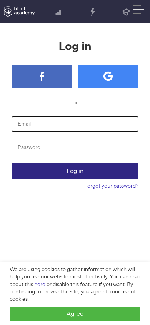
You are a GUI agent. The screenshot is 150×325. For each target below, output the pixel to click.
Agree (75, 314)
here (39, 284)
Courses (59, 11)
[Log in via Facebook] (42, 76)
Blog (126, 11)
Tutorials (92, 11)
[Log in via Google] (108, 76)
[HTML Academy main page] (19, 11)
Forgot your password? (111, 186)
